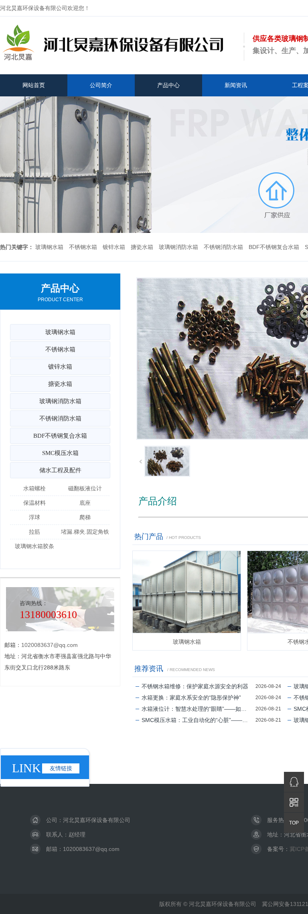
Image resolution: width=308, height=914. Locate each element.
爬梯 (85, 517)
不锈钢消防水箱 (223, 247)
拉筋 (34, 531)
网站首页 (33, 85)
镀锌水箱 (114, 247)
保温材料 (34, 503)
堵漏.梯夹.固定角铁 (85, 531)
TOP (294, 823)
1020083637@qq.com (49, 645)
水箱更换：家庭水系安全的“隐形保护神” (191, 697)
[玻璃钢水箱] (187, 592)
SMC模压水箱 (60, 453)
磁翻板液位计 (85, 488)
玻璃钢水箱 (49, 247)
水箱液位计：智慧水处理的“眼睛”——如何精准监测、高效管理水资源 (198, 709)
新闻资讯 (236, 85)
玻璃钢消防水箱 (178, 247)
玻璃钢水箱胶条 (34, 546)
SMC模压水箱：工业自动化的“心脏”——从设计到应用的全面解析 (198, 720)
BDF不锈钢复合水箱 (274, 247)
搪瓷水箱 (142, 247)
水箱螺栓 (34, 488)
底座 (85, 503)
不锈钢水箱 (83, 247)
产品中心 (168, 85)
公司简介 (101, 85)
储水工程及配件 (60, 470)
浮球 (34, 517)
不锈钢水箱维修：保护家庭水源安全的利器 (195, 686)
